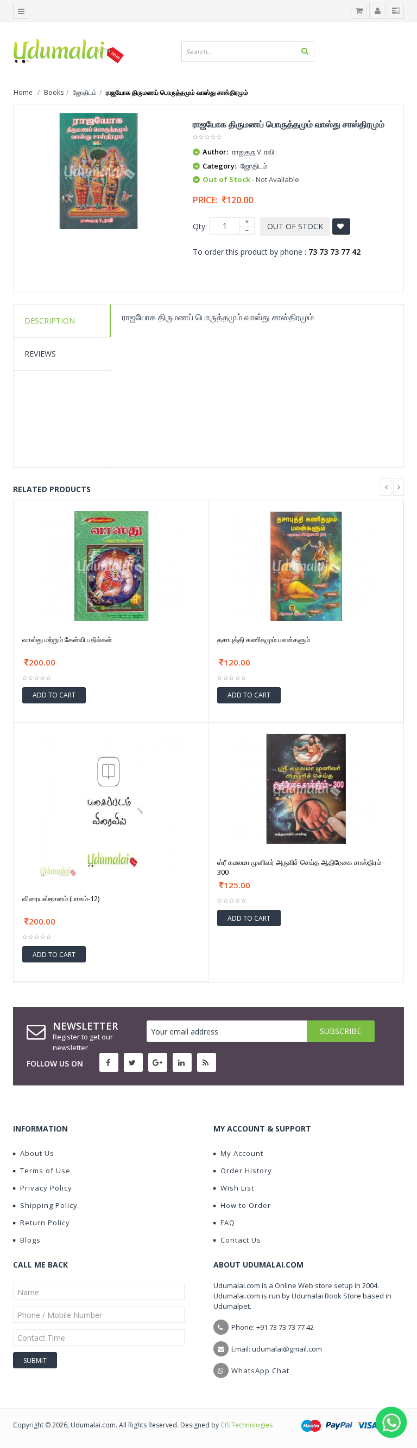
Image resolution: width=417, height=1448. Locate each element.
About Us (37, 1153)
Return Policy (45, 1222)
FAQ (227, 1222)
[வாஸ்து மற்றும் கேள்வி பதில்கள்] (110, 565)
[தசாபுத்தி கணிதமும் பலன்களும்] (305, 565)
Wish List (237, 1188)
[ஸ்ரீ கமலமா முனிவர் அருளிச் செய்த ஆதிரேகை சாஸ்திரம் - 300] (306, 788)
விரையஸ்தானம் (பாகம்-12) (60, 898)
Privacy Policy (46, 1188)
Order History (246, 1170)
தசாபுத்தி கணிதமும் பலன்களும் (263, 639)
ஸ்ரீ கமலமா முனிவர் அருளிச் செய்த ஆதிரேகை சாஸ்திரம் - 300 (301, 867)
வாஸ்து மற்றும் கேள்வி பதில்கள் (67, 639)
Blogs (30, 1240)
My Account (241, 1153)
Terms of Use (45, 1170)
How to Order (245, 1205)
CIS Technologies (246, 1425)
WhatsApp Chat (260, 1370)
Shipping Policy (49, 1205)
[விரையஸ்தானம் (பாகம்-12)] (110, 806)
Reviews (40, 353)
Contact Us (240, 1240)
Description (49, 320)
